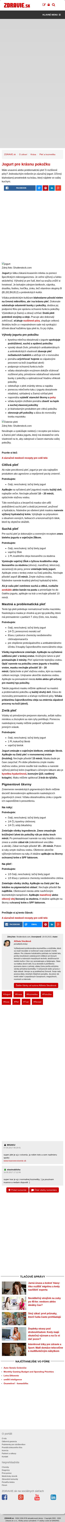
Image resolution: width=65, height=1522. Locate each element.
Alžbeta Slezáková (22, 941)
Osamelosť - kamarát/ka (16, 1383)
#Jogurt (7, 994)
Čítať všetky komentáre (45, 1190)
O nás (4, 1438)
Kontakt (5, 1457)
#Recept (37, 1002)
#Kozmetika (32, 994)
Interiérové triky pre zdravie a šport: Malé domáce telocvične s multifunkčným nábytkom (45, 1347)
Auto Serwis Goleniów (15, 1368)
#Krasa (18, 994)
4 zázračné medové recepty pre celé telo (25, 458)
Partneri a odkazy (9, 1453)
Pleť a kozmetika (47, 154)
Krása (33, 154)
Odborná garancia (9, 1441)
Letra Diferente (11, 1375)
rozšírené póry (31, 320)
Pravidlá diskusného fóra (12, 1447)
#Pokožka (47, 994)
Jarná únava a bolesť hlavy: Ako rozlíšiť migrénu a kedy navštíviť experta (44, 1286)
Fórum (4, 1485)
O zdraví (23, 154)
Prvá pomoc (7, 1473)
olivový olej (8, 899)
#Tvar (26, 1002)
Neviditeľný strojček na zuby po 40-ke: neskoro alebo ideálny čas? (44, 1301)
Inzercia (5, 1450)
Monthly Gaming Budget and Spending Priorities (29, 1371)
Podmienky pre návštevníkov (13, 1444)
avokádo (7, 590)
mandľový (45, 895)
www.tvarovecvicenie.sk (15, 1160)
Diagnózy (6, 1470)
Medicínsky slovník (9, 1476)
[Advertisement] (32, 51)
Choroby (5, 1467)
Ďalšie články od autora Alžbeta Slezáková (36, 985)
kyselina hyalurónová (14, 773)
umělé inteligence (13, 1379)
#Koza (6, 1002)
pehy (53, 397)
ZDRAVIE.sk (10, 154)
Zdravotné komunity (10, 1479)
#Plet (16, 1002)
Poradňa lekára (8, 1482)
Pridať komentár (19, 1190)
